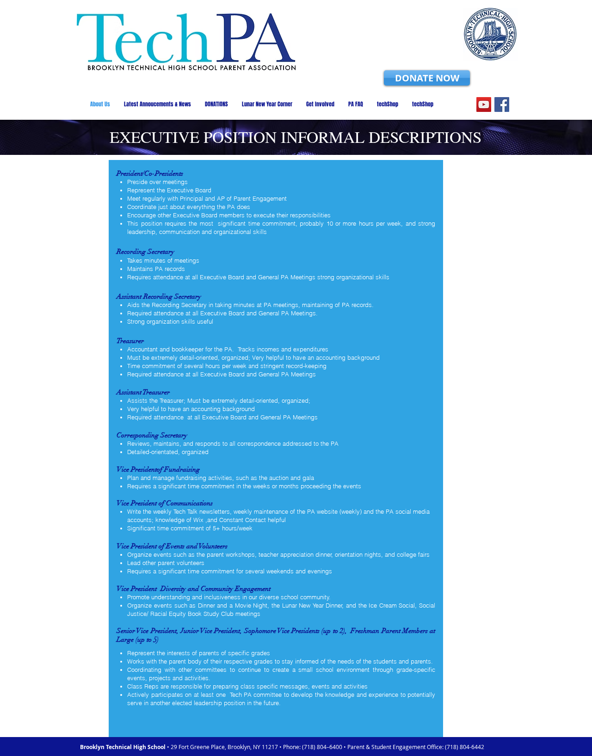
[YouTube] (483, 104)
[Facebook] (501, 104)
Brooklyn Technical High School (123, 747)
